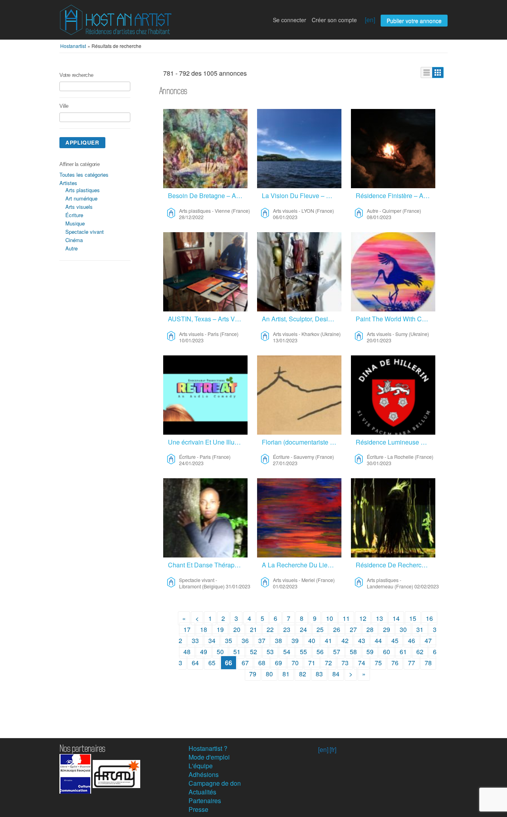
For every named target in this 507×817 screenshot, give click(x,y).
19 (220, 629)
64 (195, 662)
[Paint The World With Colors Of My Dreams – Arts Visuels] (393, 271)
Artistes (68, 183)
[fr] (333, 749)
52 (253, 651)
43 (361, 640)
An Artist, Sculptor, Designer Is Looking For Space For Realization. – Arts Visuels (301, 318)
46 (411, 640)
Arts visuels (79, 206)
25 (320, 629)
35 (228, 640)
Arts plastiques (82, 190)
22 (270, 629)
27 (353, 629)
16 (429, 618)
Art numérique (81, 198)
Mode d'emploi (209, 757)
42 (345, 640)
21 (253, 629)
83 (319, 673)
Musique (75, 223)
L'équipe (201, 765)
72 (328, 662)
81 (286, 673)
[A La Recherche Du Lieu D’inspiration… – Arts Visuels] (299, 517)
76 (394, 662)
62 (419, 651)
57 (336, 651)
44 (378, 640)
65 (211, 662)
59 (370, 651)
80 (269, 673)
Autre (71, 248)
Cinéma (74, 240)
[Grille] (438, 72)
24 (303, 629)
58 (353, 651)
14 (396, 618)
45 (394, 640)
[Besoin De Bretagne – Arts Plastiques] (205, 148)
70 (295, 662)
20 (236, 629)
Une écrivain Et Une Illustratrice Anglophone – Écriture (208, 442)
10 (329, 618)
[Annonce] (427, 72)
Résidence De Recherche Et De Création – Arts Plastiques (395, 564)
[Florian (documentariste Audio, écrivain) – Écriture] (299, 395)
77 (411, 662)
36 (245, 640)
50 (220, 651)
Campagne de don (215, 783)
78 (428, 662)
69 (278, 662)
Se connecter (289, 20)
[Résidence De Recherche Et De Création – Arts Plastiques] (393, 517)
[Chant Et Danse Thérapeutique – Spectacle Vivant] (205, 517)
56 (320, 651)
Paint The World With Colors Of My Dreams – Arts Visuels (395, 318)
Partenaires (205, 800)
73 (345, 662)
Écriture (74, 215)
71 (311, 662)
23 (286, 629)
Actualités (202, 791)
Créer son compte (334, 20)
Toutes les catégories (84, 174)
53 (270, 651)
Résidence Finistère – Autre (395, 195)
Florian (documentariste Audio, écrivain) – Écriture (301, 442)
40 (311, 640)
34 (211, 640)
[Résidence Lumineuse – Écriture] (393, 395)
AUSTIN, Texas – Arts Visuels (208, 318)
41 (328, 640)
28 (370, 629)
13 (379, 618)
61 (403, 651)
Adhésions (204, 774)
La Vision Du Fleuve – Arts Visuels (301, 195)
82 (302, 673)
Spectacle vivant (84, 231)
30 (403, 629)
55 (303, 651)
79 (252, 673)
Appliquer (82, 142)
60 (386, 651)
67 (245, 662)
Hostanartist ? (208, 748)
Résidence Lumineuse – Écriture (395, 442)
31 (419, 629)
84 (335, 673)
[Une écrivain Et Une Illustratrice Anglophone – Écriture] (205, 395)
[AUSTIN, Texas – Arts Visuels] (205, 271)
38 (278, 640)
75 (378, 662)
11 (346, 618)
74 (361, 662)
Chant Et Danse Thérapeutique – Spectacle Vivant (208, 564)
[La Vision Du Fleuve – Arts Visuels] (299, 148)
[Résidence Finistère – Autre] (393, 148)
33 (195, 640)
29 (386, 629)
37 (261, 640)
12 (362, 618)
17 (187, 629)
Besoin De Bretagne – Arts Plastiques (208, 195)
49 (203, 651)
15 (412, 618)
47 (428, 640)
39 (295, 640)
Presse (198, 809)
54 (286, 651)
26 (336, 629)
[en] (370, 19)
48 (187, 651)
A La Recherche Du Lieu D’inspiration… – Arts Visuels (301, 564)
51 (236, 651)
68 (261, 662)
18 (203, 629)
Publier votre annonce (414, 21)
